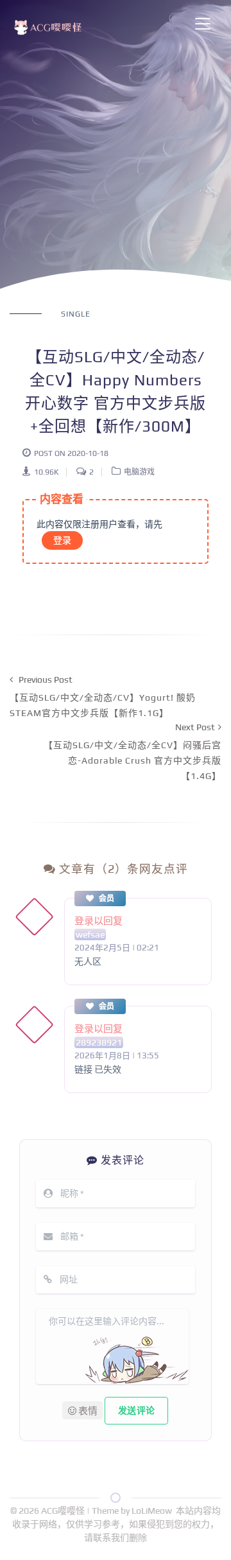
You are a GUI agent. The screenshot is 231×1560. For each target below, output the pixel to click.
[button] (82, 1410)
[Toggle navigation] (203, 24)
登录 (62, 540)
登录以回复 (98, 920)
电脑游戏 (139, 472)
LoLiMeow (152, 1510)
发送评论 (136, 1410)
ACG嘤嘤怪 (64, 1510)
